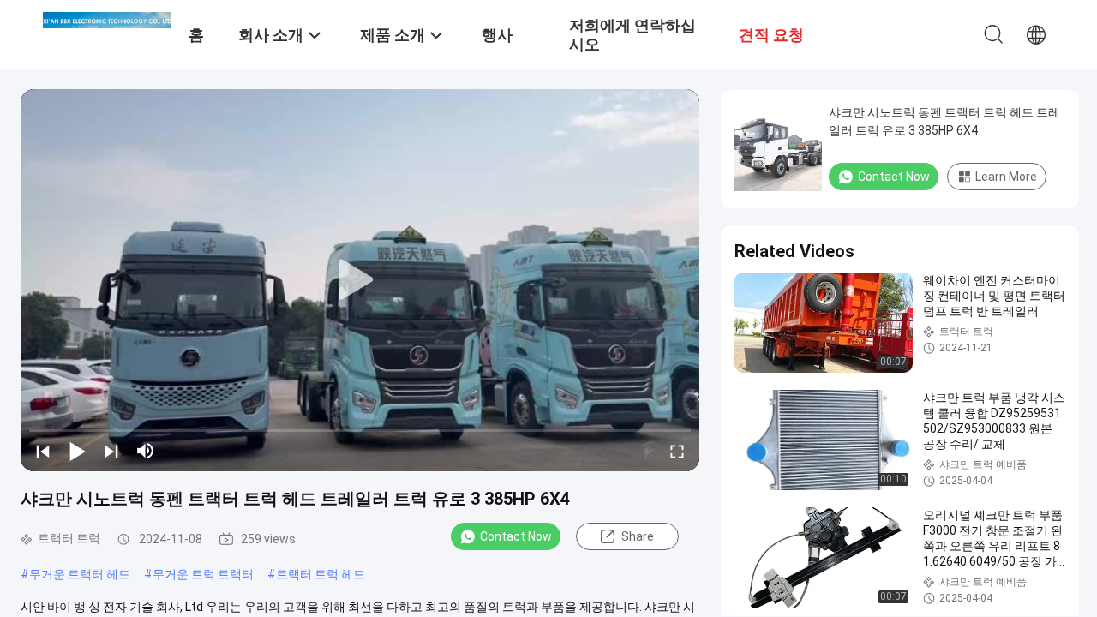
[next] (111, 451)
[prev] (43, 451)
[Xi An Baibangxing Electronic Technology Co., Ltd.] (107, 19)
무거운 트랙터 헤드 (79, 574)
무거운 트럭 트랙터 (203, 574)
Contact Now (516, 536)
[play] (360, 280)
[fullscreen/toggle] (677, 451)
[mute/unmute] (146, 451)
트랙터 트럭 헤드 (320, 574)
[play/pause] (77, 451)
